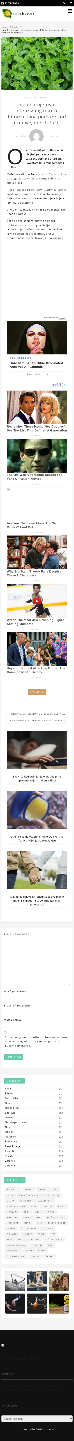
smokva (28, 1234)
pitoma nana (37, 692)
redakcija (20, 136)
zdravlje (37, 1245)
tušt (9, 1240)
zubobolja (13, 1251)
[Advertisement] (37, 280)
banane (42, 1190)
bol (55, 1190)
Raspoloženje (13, 1146)
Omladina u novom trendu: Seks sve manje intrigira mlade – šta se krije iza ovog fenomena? (37, 900)
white (21, 1240)
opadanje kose (56, 1223)
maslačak (13, 1223)
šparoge (35, 1256)
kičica (62, 1206)
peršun (11, 1229)
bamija (29, 1190)
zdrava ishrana (16, 1245)
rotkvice (47, 1229)
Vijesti (9, 1155)
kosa (38, 1212)
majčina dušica (56, 1217)
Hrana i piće (12, 1107)
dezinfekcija (51, 1195)
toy (54, 1234)
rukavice (12, 1234)
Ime (15, 991)
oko (39, 1223)
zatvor (35, 1240)
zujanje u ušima (35, 1251)
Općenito (10, 1136)
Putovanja (11, 1141)
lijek (38, 1217)
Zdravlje (43, 97)
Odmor (9, 1131)
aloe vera (13, 1190)
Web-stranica (13, 1019)
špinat (50, 1256)
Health (9, 1103)
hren (34, 1206)
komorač (12, 1212)
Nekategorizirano (15, 1122)
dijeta (10, 1201)
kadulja (47, 1206)
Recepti (9, 1151)
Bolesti (9, 1088)
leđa (26, 1217)
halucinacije (45, 1201)
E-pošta (17, 1005)
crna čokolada (28, 1195)
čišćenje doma (16, 1256)
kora (27, 1212)
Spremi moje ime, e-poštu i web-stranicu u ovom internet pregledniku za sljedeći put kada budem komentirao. (37, 1041)
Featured (25, 1201)
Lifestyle (30, 97)
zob (50, 1245)
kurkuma (12, 1217)
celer (10, 1195)
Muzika (9, 1117)
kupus (50, 1212)
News (8, 1127)
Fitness (9, 1093)
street (42, 1234)
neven (28, 1223)
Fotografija (11, 1098)
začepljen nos (54, 1240)
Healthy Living (16, 1206)
